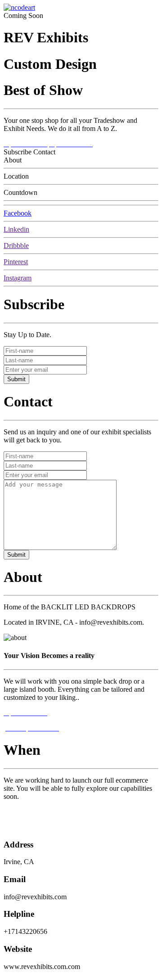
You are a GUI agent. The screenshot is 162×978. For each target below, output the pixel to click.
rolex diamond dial (30, 812)
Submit (16, 379)
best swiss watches (30, 827)
